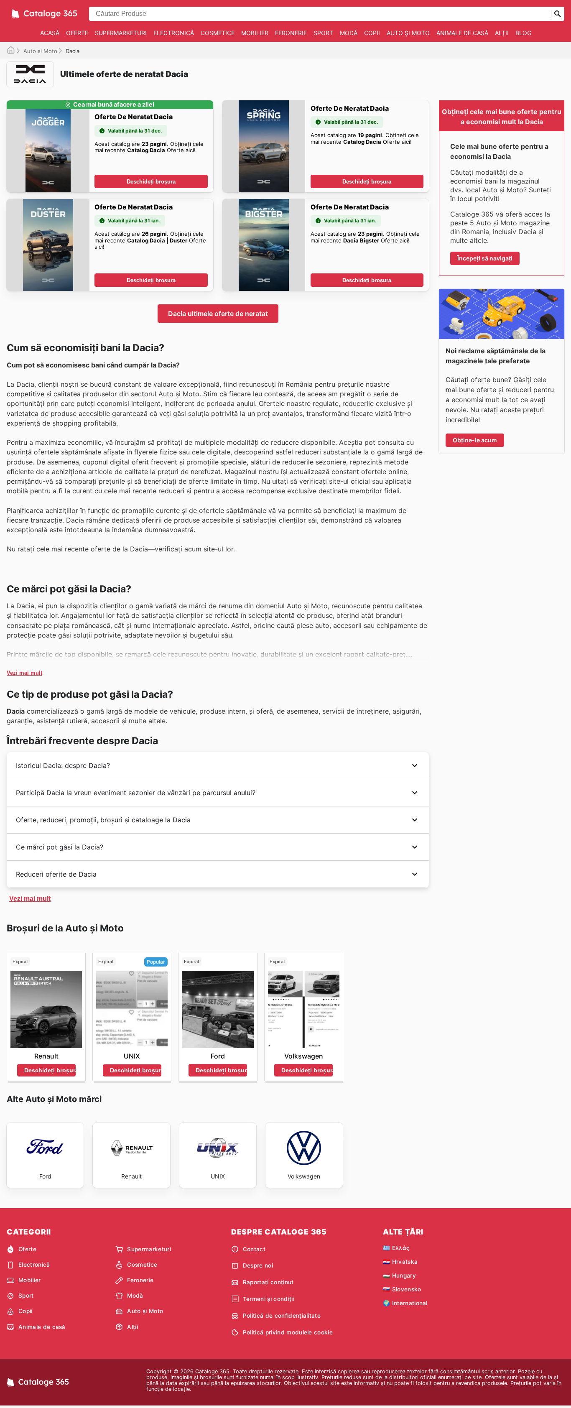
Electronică (173, 32)
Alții (502, 32)
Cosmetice (218, 32)
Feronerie (291, 32)
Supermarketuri (121, 32)
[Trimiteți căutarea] (557, 13)
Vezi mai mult (24, 673)
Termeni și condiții (268, 1299)
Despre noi (258, 1265)
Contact (254, 1249)
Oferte (77, 32)
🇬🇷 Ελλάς (396, 1248)
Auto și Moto (408, 32)
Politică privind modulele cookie (288, 1332)
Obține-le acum (475, 440)
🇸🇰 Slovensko (402, 1289)
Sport (323, 32)
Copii (372, 32)
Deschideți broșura (151, 182)
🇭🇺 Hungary (399, 1275)
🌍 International (405, 1303)
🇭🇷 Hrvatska (400, 1261)
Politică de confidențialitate (282, 1315)
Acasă (49, 32)
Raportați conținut (268, 1282)
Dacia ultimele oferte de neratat (218, 313)
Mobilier (254, 32)
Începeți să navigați (484, 258)
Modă (348, 32)
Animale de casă (462, 32)
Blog (523, 32)
